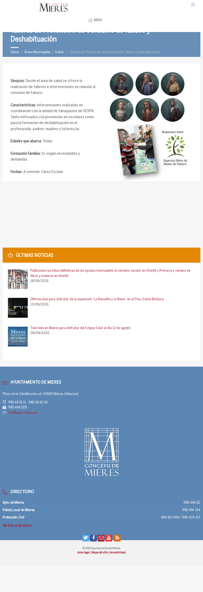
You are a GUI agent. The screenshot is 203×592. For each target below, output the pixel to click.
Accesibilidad (118, 552)
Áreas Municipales (37, 52)
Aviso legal (83, 552)
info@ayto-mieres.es (22, 413)
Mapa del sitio (100, 552)
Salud (59, 52)
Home (15, 52)
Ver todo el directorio (17, 525)
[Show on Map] (193, 4)
